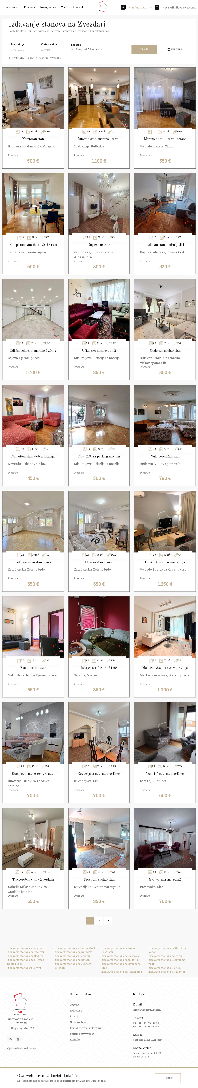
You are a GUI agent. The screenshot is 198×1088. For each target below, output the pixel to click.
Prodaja (29, 7)
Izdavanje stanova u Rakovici (166, 971)
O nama (74, 1004)
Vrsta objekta (49, 44)
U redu (168, 1078)
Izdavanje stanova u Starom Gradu (75, 948)
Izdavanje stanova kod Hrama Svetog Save (25, 961)
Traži (144, 49)
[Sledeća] (108, 921)
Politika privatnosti (82, 1033)
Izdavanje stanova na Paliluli (166, 956)
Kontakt (78, 7)
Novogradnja (48, 7)
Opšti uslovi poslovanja (21, 1048)
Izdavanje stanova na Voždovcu (120, 956)
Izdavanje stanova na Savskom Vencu (167, 950)
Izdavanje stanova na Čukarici (120, 959)
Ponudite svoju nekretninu (86, 1028)
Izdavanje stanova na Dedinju (25, 956)
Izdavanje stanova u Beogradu (25, 948)
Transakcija (17, 44)
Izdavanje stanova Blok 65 (164, 967)
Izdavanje (11, 7)
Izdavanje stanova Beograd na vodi (166, 961)
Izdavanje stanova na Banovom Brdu (120, 965)
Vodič (64, 7)
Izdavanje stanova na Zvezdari (73, 952)
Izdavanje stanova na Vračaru (25, 952)
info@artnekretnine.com (147, 1009)
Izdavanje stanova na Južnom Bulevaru (72, 965)
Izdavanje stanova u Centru (24, 967)
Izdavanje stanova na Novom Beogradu (119, 950)
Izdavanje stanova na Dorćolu (72, 959)
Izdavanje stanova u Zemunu (72, 956)
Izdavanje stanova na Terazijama (121, 971)
